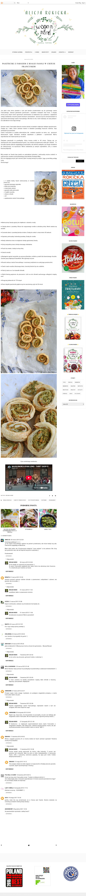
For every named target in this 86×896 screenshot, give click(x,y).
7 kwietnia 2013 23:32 (26, 654)
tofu (64, 382)
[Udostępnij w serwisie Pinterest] (55, 496)
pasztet (73, 389)
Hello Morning (10, 666)
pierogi (65, 393)
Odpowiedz (9, 571)
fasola (70, 382)
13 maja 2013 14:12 (21, 761)
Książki (54, 52)
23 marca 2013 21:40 (22, 666)
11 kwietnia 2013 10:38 (27, 749)
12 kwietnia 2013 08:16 (24, 775)
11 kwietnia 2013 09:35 (18, 736)
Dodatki (61, 52)
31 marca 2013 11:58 (26, 612)
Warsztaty (45, 52)
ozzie (7, 601)
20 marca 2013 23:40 (26, 562)
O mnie (37, 52)
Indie (71, 393)
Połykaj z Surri (10, 775)
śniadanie (52, 500)
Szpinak (44, 500)
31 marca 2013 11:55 (26, 590)
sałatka (73, 386)
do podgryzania (33, 500)
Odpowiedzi (10, 559)
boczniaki (77, 393)
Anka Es (7, 539)
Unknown (8, 690)
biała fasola (7, 500)
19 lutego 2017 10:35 (14, 797)
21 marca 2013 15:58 (15, 601)
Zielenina (8, 634)
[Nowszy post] (1, 845)
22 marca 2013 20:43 (18, 634)
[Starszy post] (56, 845)
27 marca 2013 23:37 (18, 690)
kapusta (80, 386)
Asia (6, 797)
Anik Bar (8, 643)
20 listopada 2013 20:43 (23, 712)
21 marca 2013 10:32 (16, 577)
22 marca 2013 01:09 (16, 624)
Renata (7, 577)
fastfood (65, 389)
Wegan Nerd (13, 562)
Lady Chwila (9, 788)
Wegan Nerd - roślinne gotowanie (18, 894)
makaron (65, 386)
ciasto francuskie (20, 500)
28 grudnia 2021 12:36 (20, 809)
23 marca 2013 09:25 (17, 643)
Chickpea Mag (36, 156)
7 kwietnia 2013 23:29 (26, 677)
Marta (7, 624)
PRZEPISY (28, 52)
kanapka (77, 382)
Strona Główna (17, 52)
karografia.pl (80, 894)
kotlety (80, 389)
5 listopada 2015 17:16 (21, 788)
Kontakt (71, 52)
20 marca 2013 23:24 (17, 539)
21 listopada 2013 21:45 (27, 721)
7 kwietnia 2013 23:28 (26, 703)
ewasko (7, 736)
